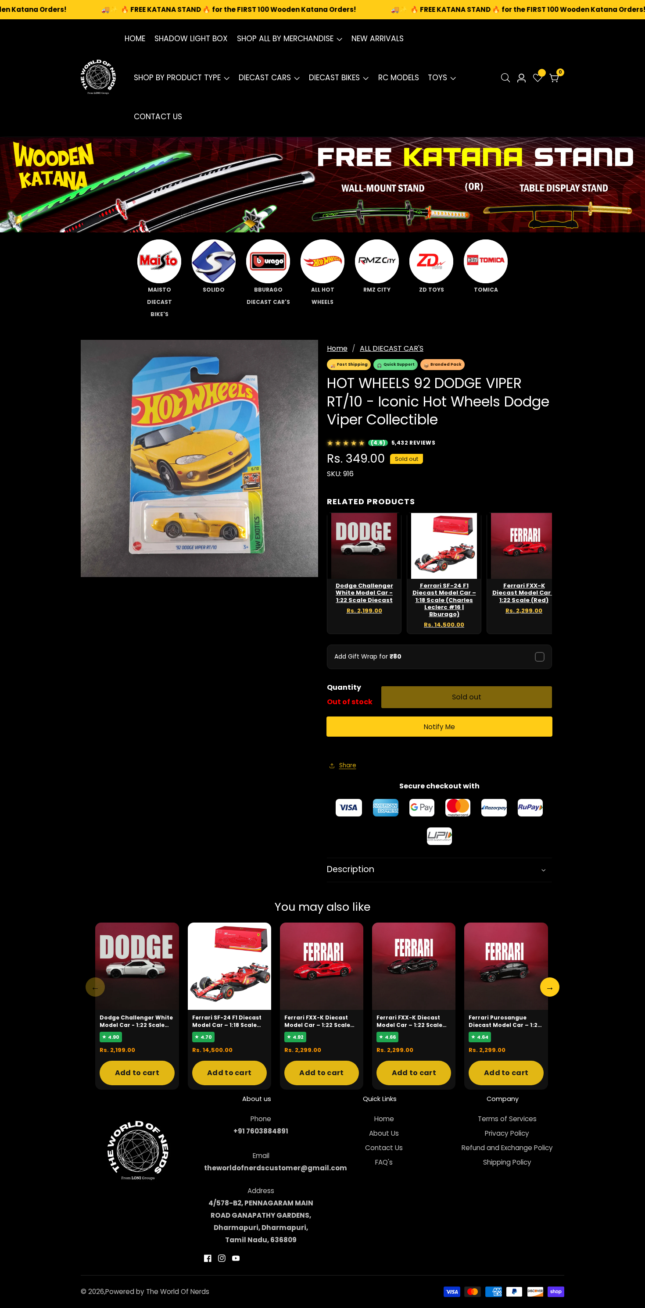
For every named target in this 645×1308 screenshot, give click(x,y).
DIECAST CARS (265, 77)
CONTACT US (158, 116)
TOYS (437, 77)
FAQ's (384, 1162)
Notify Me (439, 726)
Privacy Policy (507, 1133)
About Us (384, 1133)
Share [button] (347, 765)
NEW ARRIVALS (377, 38)
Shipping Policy (507, 1162)
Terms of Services (507, 1118)
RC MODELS (398, 77)
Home (337, 348)
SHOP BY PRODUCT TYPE (177, 77)
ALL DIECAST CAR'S (391, 348)
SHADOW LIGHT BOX (191, 38)
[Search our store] (507, 78)
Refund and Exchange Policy (507, 1147)
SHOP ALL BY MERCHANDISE (285, 38)
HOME (135, 38)
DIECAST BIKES (334, 77)
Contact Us (384, 1147)
